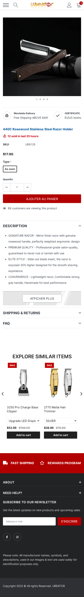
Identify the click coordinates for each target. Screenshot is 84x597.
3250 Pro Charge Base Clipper (22, 409)
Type (7, 161)
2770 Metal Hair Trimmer (55, 409)
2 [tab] (40, 99)
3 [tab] (44, 99)
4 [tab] (47, 99)
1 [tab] (37, 99)
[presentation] (2, 393)
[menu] (6, 5)
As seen (10, 169)
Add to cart (23, 435)
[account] (69, 5)
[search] (15, 5)
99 (9, 208)
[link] (7, 537)
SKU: (6, 144)
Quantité (8, 179)
